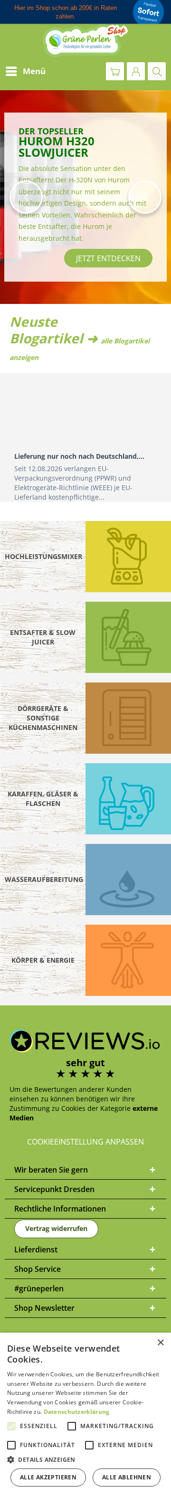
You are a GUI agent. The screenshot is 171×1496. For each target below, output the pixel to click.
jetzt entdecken (53, 258)
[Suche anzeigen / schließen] (156, 71)
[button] (26, 197)
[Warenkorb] (114, 71)
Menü (34, 71)
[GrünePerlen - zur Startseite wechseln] (85, 40)
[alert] (85, 1414)
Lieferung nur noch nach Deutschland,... (79, 456)
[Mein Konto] (135, 71)
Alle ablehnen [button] (126, 1477)
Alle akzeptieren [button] (48, 1477)
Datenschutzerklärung (77, 1412)
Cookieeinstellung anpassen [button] (85, 1141)
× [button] (160, 1342)
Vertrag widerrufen (56, 1228)
